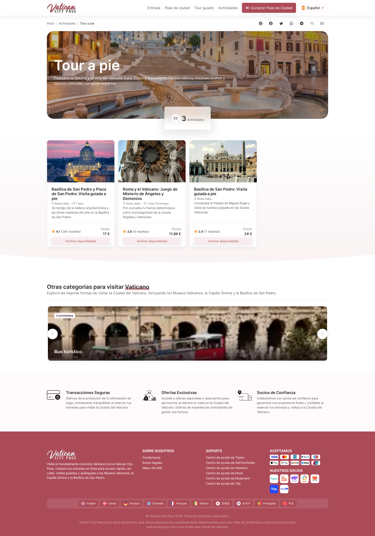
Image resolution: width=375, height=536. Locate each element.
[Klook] (304, 478)
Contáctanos (151, 457)
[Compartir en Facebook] (272, 23)
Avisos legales (152, 462)
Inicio (50, 23)
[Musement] (315, 478)
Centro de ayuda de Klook (224, 473)
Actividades (228, 8)
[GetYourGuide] (284, 478)
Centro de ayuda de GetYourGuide (230, 462)
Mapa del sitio (152, 468)
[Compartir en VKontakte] (313, 23)
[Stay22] (284, 489)
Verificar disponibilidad (81, 241)
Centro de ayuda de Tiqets (225, 457)
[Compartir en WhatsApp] (292, 23)
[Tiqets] (274, 478)
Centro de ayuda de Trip (223, 483)
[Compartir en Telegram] (302, 23)
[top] (364, 525)
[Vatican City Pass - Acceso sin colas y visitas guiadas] (61, 7)
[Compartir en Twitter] (282, 23)
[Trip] (274, 489)
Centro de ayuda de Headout (226, 468)
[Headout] (294, 478)
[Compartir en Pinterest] (262, 23)
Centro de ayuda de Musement (228, 478)
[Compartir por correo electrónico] (323, 23)
